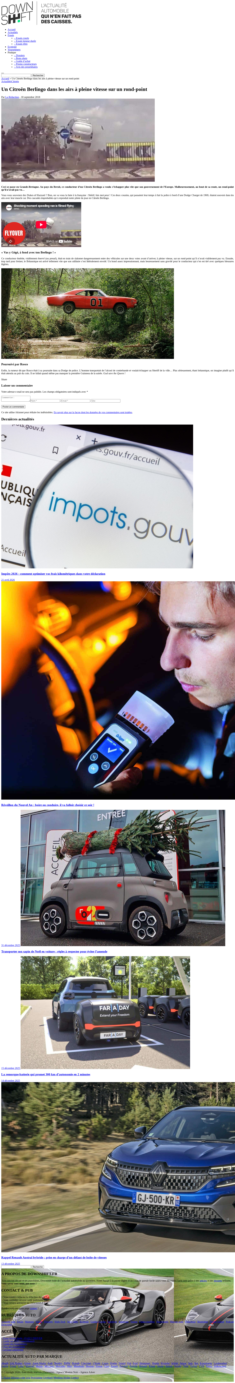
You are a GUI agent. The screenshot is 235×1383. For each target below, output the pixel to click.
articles (203, 1280)
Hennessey (144, 1363)
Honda (155, 1363)
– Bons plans (20, 58)
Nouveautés (162, 1322)
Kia (196, 1363)
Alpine (27, 1363)
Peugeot (124, 1366)
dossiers (218, 1280)
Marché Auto (176, 1322)
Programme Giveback (42, 1377)
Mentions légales (61, 1377)
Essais (11, 35)
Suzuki (177, 1366)
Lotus (21, 1366)
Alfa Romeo (16, 1363)
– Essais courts (21, 38)
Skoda (160, 1366)
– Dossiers (19, 55)
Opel (106, 1366)
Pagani (114, 1366)
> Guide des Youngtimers (14, 1344)
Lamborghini (220, 1363)
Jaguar (183, 1363)
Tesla (185, 1366)
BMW (67, 1363)
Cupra (105, 1363)
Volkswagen (220, 1366)
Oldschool (190, 1322)
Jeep (190, 1363)
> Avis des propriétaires (13, 1346)
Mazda (39, 1366)
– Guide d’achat (22, 61)
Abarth (4, 1363)
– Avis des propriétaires (26, 67)
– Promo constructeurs (25, 64)
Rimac (152, 1366)
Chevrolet (86, 1363)
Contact (75, 1377)
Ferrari (122, 1363)
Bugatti (75, 1363)
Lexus (13, 1366)
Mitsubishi (79, 1366)
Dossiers (48, 1322)
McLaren (49, 1366)
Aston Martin (39, 1363)
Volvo (209, 1366)
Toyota (193, 1366)
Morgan (90, 1366)
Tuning (133, 1322)
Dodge (113, 1363)
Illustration (202, 1322)
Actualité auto (8, 1322)
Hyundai (165, 1363)
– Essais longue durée (25, 41)
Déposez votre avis (20, 1377)
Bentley (58, 1363)
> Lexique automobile (12, 1349)
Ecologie (12, 46)
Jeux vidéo (72, 1322)
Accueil (12, 29)
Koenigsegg (206, 1363)
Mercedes (60, 1366)
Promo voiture (217, 1322)
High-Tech (60, 1322)
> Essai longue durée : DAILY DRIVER (21, 1338)
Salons (39, 1322)
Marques (29, 1322)
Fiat (129, 1363)
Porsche (133, 1366)
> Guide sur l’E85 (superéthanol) (18, 1341)
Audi (50, 1363)
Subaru (168, 1366)
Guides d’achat (98, 1322)
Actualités (13, 32)
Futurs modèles (147, 1322)
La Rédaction (12, 97)
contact (33, 1308)
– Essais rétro (20, 44)
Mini (69, 1366)
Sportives (112, 1322)
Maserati (29, 1366)
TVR (201, 1366)
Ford (135, 1363)
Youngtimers (14, 49)
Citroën (15, 81)
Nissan (99, 1366)
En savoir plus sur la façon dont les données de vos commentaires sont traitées (93, 412)
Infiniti (174, 1363)
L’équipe (5, 1377)
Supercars (124, 1322)
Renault (143, 1366)
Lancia (4, 1366)
